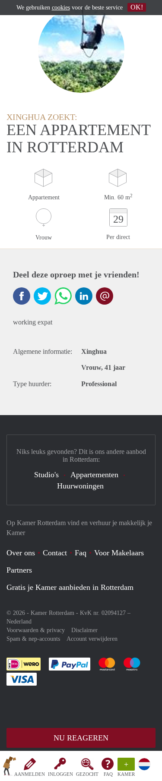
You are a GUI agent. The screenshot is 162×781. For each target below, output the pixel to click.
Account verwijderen (92, 639)
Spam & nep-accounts (33, 639)
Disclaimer (84, 630)
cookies (61, 7)
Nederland (19, 621)
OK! (136, 7)
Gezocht (87, 774)
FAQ (108, 774)
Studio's (46, 474)
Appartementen (94, 474)
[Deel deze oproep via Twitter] (42, 296)
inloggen (60, 774)
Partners (19, 570)
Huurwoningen (80, 486)
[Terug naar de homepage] (9, 768)
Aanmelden (29, 774)
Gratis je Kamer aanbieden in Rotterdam (69, 587)
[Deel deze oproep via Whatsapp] (63, 296)
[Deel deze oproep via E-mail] (104, 296)
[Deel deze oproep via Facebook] (21, 296)
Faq (80, 552)
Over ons (20, 552)
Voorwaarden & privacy (35, 630)
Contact (55, 552)
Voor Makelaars (119, 552)
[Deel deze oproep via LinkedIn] (83, 296)
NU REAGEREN (81, 738)
